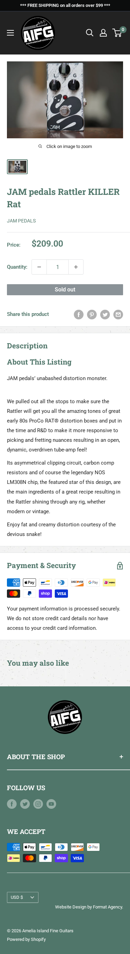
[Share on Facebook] (79, 314)
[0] (117, 33)
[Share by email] (118, 314)
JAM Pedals (21, 220)
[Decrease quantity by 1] (39, 267)
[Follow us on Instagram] (38, 804)
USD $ (17, 897)
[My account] (103, 33)
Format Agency (107, 907)
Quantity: (17, 267)
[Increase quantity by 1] (76, 267)
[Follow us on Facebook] (12, 804)
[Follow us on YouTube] (51, 804)
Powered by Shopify (26, 939)
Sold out (65, 289)
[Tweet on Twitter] (105, 314)
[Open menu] (10, 33)
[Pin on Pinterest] (92, 314)
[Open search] (90, 33)
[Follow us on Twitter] (25, 804)
